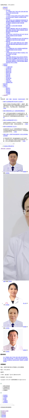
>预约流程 (3, 148)
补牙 (13, 54)
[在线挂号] (14, 412)
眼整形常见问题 (22, 44)
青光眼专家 (8, 78)
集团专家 (8, 79)
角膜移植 (22, 30)
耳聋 (18, 58)
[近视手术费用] (14, 411)
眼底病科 (8, 18)
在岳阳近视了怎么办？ (11, 126)
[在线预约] (14, 414)
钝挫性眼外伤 (9, 40)
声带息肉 (8, 62)
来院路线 (8, 92)
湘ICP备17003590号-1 (10, 372)
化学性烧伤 (14, 38)
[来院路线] (14, 415)
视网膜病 (13, 21)
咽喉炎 (26, 61)
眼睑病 (24, 28)
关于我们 (5, 86)
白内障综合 (9, 360)
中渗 (9, 20)
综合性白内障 (10, 17)
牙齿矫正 (23, 52)
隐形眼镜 (8, 49)
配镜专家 (8, 76)
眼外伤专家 (8, 69)
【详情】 (7, 173)
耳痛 (25, 59)
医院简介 (8, 88)
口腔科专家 (8, 81)
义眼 (12, 42)
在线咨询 (5, 95)
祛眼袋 (16, 44)
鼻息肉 (21, 57)
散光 (17, 11)
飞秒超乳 (16, 17)
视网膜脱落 (18, 21)
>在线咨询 (8, 148)
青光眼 (4, 399)
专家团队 (5, 65)
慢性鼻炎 (14, 57)
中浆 (7, 20)
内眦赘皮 (8, 28)
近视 (22, 11)
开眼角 (18, 42)
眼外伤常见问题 (16, 40)
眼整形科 (8, 41)
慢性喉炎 (9, 61)
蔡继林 (24, 171)
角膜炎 (18, 30)
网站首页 (5, 7)
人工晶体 (8, 15)
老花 (19, 11)
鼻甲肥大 (25, 57)
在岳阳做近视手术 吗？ (11, 120)
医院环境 (8, 91)
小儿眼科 (8, 24)
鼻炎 (7, 57)
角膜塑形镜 (24, 48)
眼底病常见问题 (15, 22)
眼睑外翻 (13, 44)
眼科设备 (5, 83)
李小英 (24, 303)
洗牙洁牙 (15, 52)
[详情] (4, 108)
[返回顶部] (14, 416)
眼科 (11, 99)
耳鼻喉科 (8, 55)
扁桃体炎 (14, 61)
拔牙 (12, 52)
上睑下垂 (8, 42)
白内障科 (8, 14)
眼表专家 (8, 74)
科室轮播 (22, 22)
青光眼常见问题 (13, 35)
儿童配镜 (10, 48)
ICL (7, 11)
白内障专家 (8, 68)
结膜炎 (10, 30)
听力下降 (24, 58)
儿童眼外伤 (8, 38)
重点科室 (5, 8)
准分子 (14, 11)
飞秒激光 (10, 11)
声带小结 (13, 62)
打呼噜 (18, 61)
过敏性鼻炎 (8, 58)
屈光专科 (8, 10)
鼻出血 (18, 57)
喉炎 (16, 62)
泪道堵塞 (8, 44)
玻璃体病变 (18, 20)
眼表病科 (8, 27)
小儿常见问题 (14, 25)
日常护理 (15, 34)
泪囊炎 (26, 42)
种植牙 (10, 54)
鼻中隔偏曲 (14, 58)
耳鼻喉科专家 (9, 82)
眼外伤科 (8, 37)
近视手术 (5, 64)
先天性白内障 (14, 15)
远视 (24, 11)
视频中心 (5, 85)
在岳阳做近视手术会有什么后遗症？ (15, 101)
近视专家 (8, 75)
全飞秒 (10, 13)
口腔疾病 (8, 52)
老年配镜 (19, 48)
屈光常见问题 (15, 13)
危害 (7, 34)
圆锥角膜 (13, 28)
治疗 (23, 34)
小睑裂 (14, 42)
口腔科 (7, 51)
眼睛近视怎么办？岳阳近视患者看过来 (15, 110)
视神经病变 (23, 20)
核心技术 (13, 20)
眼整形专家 (8, 72)
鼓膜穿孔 (14, 59)
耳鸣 (21, 58)
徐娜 (4, 281)
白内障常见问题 (22, 17)
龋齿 (15, 54)
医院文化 (8, 89)
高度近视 (25, 357)
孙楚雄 (24, 350)
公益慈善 (8, 93)
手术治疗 (10, 34)
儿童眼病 (5, 400)
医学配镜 (8, 47)
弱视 (9, 25)
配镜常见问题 (14, 49)
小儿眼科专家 (9, 66)
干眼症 (16, 28)
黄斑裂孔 (9, 22)
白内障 (4, 398)
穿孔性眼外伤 (25, 38)
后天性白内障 (20, 15)
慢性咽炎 (22, 61)
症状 (26, 34)
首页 (7, 99)
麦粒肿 (26, 30)
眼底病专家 (8, 71)
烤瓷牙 (19, 52)
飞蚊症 (22, 21)
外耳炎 (10, 59)
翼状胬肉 (14, 30)
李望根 (24, 326)
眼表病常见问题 (9, 31)
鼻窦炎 (10, 57)
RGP (7, 48)
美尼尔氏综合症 (20, 59)
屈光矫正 (5, 395)
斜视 (7, 25)
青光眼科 (8, 32)
